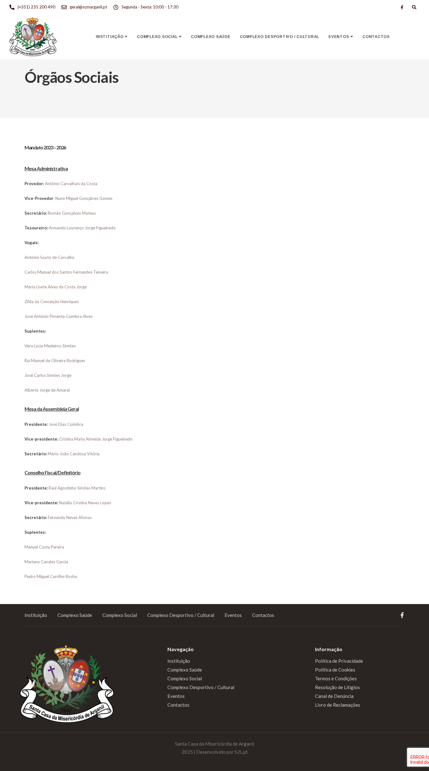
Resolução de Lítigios (337, 687)
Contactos (376, 37)
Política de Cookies (335, 669)
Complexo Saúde (211, 37)
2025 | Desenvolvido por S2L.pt (215, 752)
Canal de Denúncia (334, 696)
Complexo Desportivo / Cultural (279, 37)
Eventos (339, 37)
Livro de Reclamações (337, 705)
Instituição (109, 37)
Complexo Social (157, 37)
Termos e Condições (336, 678)
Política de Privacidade (339, 661)
